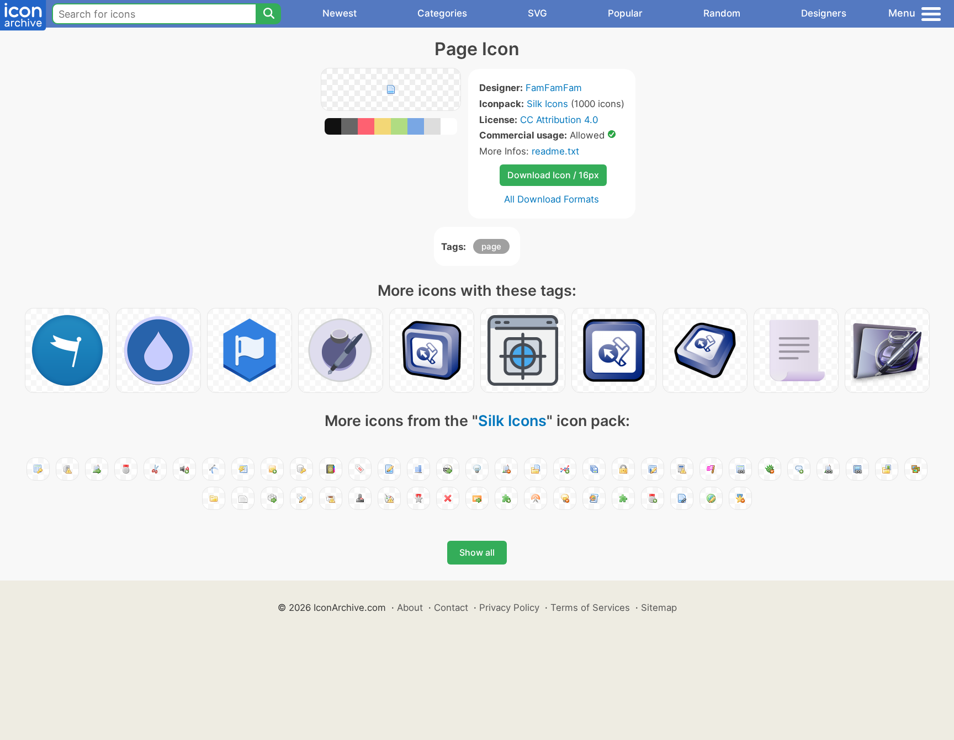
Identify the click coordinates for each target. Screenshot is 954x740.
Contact (451, 607)
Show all (477, 552)
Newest (339, 13)
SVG (537, 13)
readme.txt (555, 151)
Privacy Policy (509, 607)
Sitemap (659, 607)
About (410, 607)
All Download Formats (551, 199)
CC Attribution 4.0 (559, 119)
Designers (823, 13)
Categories (442, 13)
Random (721, 13)
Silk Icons (547, 103)
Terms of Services (590, 607)
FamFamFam (554, 87)
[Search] (268, 13)
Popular (625, 13)
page (491, 246)
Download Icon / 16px (553, 174)
